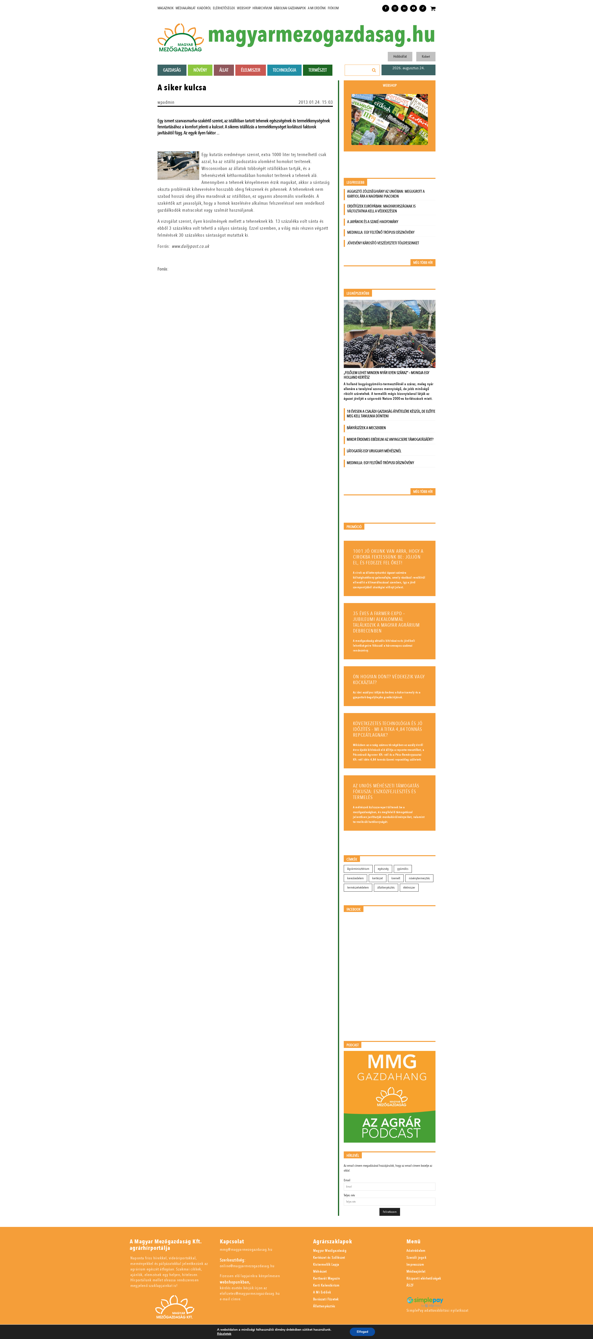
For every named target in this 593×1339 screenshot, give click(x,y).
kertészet (377, 878)
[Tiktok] (422, 8)
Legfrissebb (355, 183)
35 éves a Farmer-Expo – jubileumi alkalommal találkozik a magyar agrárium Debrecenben (386, 622)
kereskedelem (355, 878)
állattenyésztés (386, 887)
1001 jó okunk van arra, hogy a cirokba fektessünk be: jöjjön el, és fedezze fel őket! (388, 557)
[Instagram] (394, 8)
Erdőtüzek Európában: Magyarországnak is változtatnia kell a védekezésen (381, 209)
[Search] (374, 70)
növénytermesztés (419, 878)
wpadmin (166, 102)
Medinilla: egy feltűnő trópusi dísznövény (380, 232)
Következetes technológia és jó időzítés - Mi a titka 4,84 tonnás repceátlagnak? (388, 729)
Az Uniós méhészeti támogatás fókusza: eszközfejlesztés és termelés (386, 792)
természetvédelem (358, 887)
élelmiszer (409, 887)
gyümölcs (402, 869)
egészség (383, 869)
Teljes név (349, 1195)
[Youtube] (413, 8)
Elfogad (362, 1332)
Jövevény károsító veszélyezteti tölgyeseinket (383, 243)
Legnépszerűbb (358, 293)
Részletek (224, 1334)
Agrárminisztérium (358, 869)
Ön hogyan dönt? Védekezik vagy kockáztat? (389, 679)
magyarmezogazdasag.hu (321, 35)
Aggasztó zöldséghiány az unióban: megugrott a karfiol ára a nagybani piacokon (386, 194)
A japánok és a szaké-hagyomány (372, 221)
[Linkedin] (404, 8)
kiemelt (395, 878)
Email (347, 1180)
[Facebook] (385, 8)
